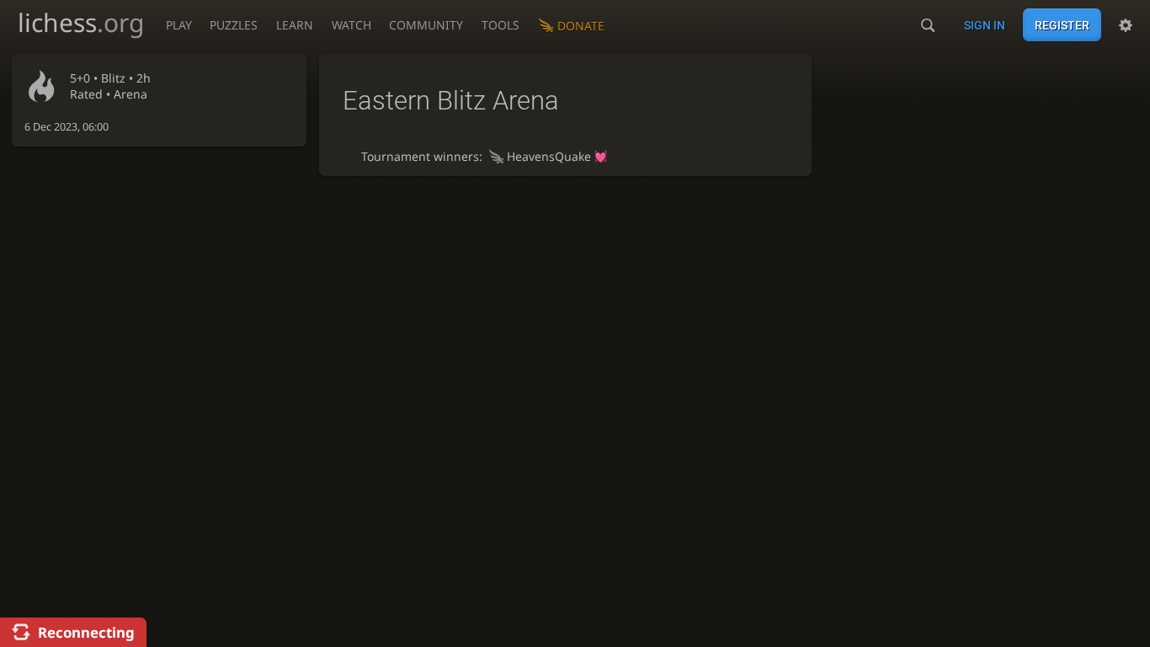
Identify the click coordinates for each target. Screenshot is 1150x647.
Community (426, 25)
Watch (351, 25)
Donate (580, 26)
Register (1062, 25)
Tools (500, 25)
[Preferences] (1125, 25)
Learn (294, 25)
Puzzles (234, 25)
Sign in (984, 25)
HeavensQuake (549, 156)
